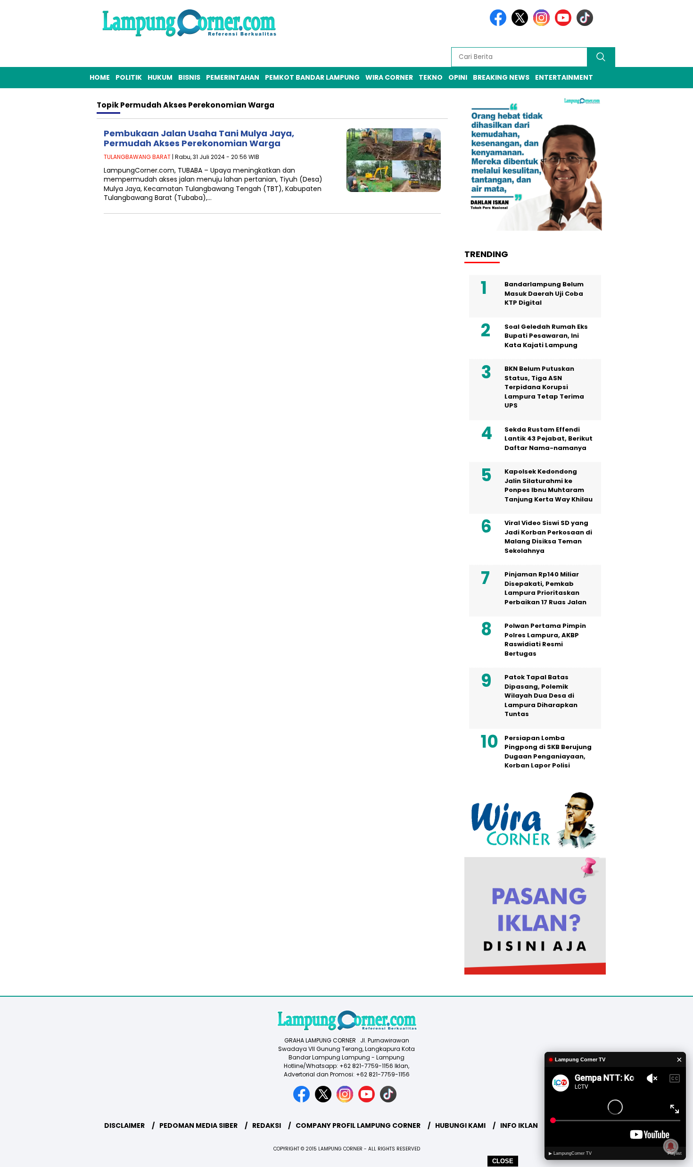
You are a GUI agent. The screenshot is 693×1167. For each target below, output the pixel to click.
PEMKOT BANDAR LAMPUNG (312, 77)
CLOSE (502, 1161)
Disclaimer (124, 1125)
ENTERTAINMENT (564, 77)
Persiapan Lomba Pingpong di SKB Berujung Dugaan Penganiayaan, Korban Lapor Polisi (548, 752)
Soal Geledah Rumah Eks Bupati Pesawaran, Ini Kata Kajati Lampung (546, 336)
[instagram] (543, 23)
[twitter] (521, 23)
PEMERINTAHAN (232, 77)
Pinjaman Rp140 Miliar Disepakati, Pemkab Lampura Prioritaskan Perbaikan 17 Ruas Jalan (545, 588)
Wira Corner (389, 77)
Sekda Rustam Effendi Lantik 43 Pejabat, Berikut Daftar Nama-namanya (548, 438)
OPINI (457, 77)
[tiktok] (586, 23)
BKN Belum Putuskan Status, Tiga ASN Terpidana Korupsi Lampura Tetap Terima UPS (544, 387)
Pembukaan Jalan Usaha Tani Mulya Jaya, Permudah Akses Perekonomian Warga (199, 138)
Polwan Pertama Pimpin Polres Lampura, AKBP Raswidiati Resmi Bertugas (545, 639)
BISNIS (189, 77)
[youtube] (565, 23)
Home (100, 77)
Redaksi (266, 1125)
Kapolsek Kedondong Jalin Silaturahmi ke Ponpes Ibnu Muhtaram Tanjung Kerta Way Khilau (548, 485)
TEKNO (431, 77)
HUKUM (160, 77)
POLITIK (129, 77)
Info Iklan (519, 1125)
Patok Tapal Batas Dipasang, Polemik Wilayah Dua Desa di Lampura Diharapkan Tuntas (541, 695)
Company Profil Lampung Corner (358, 1125)
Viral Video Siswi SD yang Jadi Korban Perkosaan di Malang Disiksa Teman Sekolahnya (548, 536)
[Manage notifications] (670, 1146)
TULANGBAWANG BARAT (137, 157)
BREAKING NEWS (501, 77)
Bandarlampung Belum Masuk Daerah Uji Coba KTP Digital (544, 293)
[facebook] (500, 23)
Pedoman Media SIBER (198, 1125)
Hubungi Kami (460, 1125)
